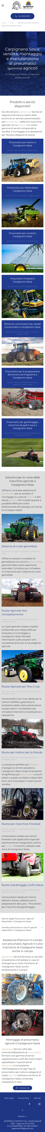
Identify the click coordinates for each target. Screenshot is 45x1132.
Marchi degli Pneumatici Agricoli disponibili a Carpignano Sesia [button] (18, 920)
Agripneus (25, 112)
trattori (22, 125)
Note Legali (9, 1098)
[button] (3, 5)
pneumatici (13, 121)
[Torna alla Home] (22, 5)
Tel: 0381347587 (24, 16)
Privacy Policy (23, 1098)
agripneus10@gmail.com (22, 1128)
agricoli (13, 500)
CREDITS (21, 1116)
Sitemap (37, 1098)
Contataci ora (24, 1088)
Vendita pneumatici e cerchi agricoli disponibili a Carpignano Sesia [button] (19, 928)
